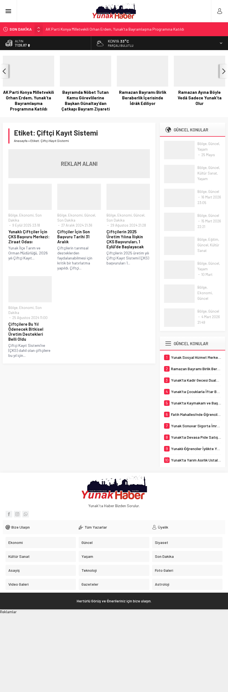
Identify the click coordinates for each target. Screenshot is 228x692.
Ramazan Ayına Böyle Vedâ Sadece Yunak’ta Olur (200, 98)
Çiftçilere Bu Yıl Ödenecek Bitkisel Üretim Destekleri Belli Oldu (25, 332)
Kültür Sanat (207, 173)
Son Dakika (66, 220)
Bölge (13, 215)
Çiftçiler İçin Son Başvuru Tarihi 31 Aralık (73, 236)
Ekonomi (26, 215)
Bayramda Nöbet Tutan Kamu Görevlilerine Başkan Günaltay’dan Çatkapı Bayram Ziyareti (85, 100)
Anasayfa (21, 141)
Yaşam (202, 149)
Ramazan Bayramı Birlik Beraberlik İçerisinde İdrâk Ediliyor (142, 98)
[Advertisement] (114, 653)
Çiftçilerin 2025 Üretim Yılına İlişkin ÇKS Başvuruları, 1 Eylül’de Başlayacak (125, 239)
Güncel (89, 215)
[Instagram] (17, 514)
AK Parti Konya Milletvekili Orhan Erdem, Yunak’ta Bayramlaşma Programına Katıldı (115, 29)
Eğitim (213, 239)
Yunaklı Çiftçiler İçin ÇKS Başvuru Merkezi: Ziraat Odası (28, 236)
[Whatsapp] (25, 514)
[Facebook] (9, 514)
